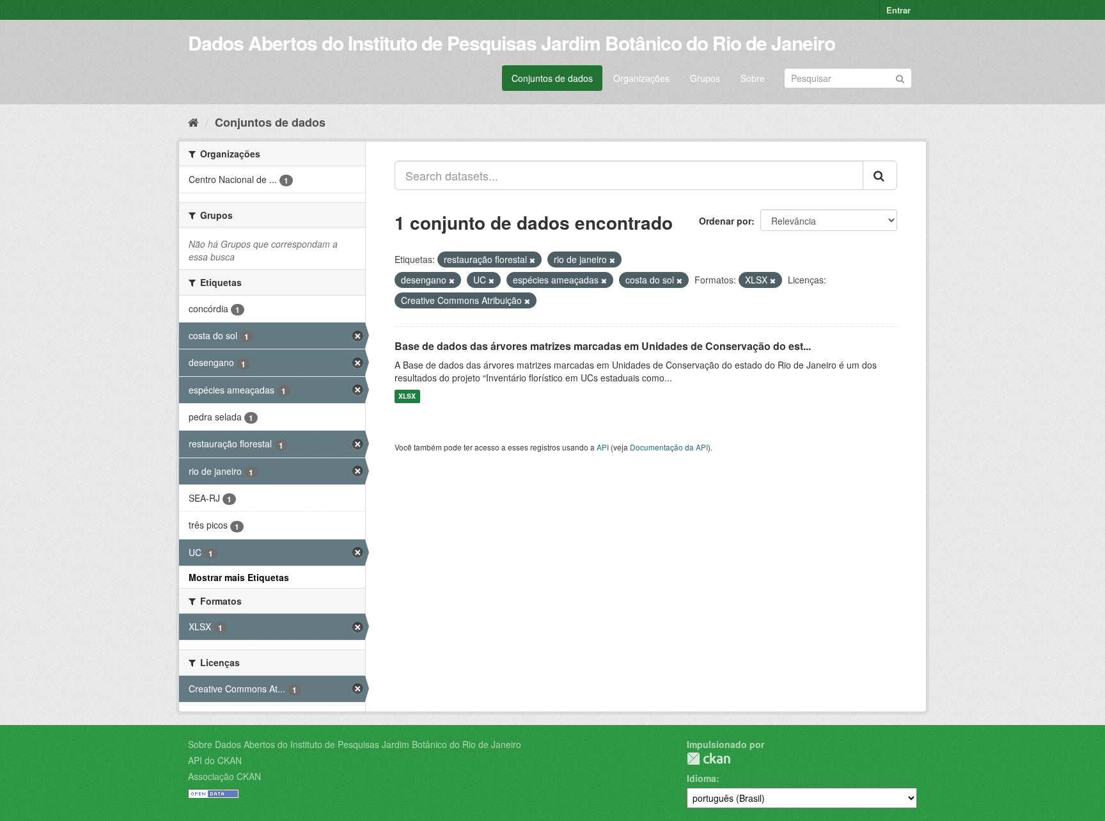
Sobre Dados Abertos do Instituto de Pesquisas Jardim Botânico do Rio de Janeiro (354, 744)
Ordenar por (725, 220)
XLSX (407, 396)
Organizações (641, 78)
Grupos (705, 78)
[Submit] (900, 77)
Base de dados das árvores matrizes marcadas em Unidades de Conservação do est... (603, 346)
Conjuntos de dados (552, 78)
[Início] (193, 121)
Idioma (701, 778)
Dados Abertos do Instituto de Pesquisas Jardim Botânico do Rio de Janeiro (511, 42)
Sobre (753, 78)
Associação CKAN (224, 776)
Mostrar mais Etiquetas (239, 577)
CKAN (708, 758)
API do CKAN (215, 760)
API (603, 447)
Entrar (898, 10)
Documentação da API (669, 447)
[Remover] (532, 260)
